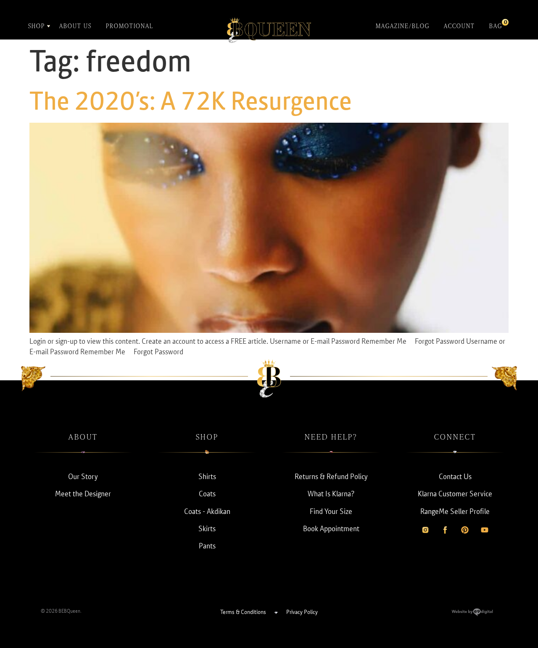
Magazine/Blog (403, 26)
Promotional (129, 26)
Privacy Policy (302, 612)
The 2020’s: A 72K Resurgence (190, 100)
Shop (36, 26)
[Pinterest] (464, 529)
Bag (495, 24)
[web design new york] (472, 614)
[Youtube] (484, 529)
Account (459, 26)
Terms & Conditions (243, 612)
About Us (75, 26)
